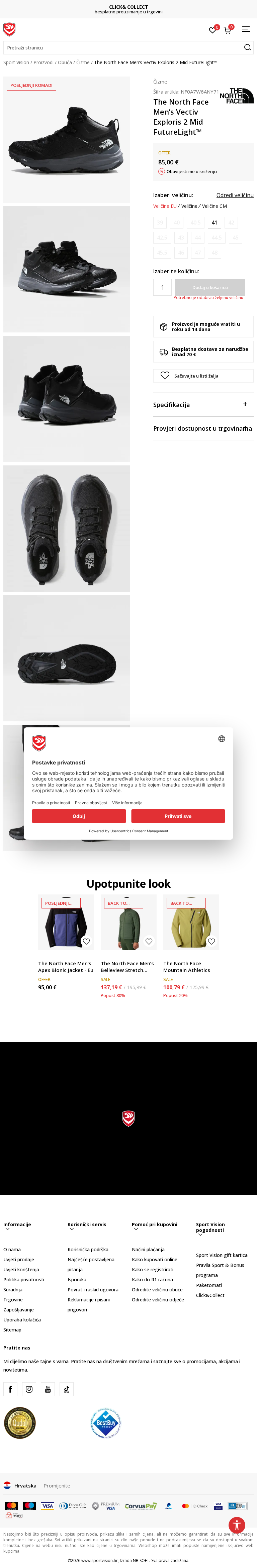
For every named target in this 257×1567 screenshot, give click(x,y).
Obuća (65, 62)
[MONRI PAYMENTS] (14, 1514)
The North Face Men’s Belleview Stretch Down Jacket (127, 966)
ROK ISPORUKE (129, 6)
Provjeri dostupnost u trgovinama (202, 428)
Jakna (44, 956)
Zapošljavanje (18, 1309)
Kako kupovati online (154, 1259)
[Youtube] (48, 1389)
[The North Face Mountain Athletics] (191, 922)
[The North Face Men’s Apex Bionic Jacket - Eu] (66, 922)
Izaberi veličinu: (173, 195)
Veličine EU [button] (165, 206)
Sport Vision (16, 62)
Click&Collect (210, 1295)
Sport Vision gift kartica (222, 1255)
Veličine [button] (189, 206)
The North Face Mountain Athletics (186, 966)
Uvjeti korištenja (21, 1269)
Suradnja (12, 1289)
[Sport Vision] (9, 29)
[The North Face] (237, 95)
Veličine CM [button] (214, 206)
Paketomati (209, 1285)
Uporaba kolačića (22, 1319)
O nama (12, 1249)
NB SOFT (141, 1560)
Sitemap (12, 1329)
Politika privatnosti (23, 1279)
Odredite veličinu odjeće (158, 1299)
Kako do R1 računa (152, 1279)
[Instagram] (29, 1389)
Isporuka (77, 1279)
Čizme (83, 62)
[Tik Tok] (66, 1389)
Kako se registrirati (152, 1269)
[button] (128, 47)
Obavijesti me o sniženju (192, 171)
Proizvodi (43, 62)
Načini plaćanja (148, 1249)
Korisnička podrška (88, 1249)
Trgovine (13, 1299)
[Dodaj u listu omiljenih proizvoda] (86, 941)
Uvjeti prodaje (18, 1259)
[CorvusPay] (141, 1505)
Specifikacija (171, 405)
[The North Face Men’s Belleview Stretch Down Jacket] (129, 922)
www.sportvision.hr (99, 1560)
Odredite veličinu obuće (157, 1289)
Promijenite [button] (57, 1485)
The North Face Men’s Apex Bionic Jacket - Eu (65, 966)
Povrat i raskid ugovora (93, 1289)
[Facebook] (10, 1389)
